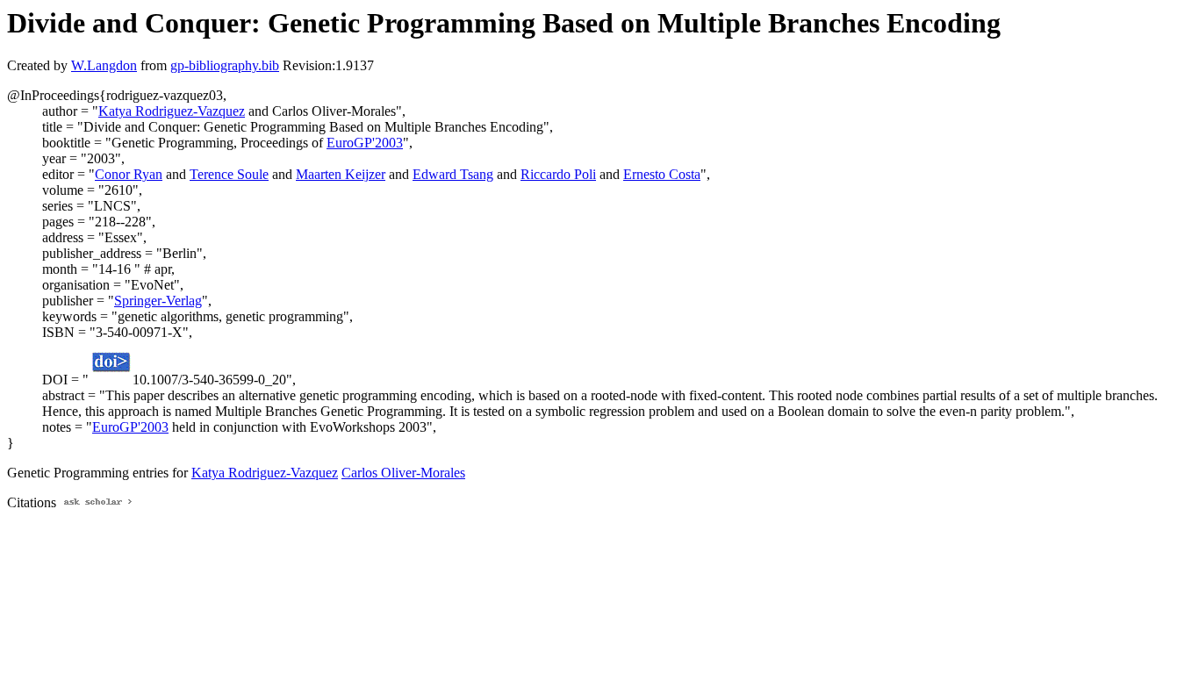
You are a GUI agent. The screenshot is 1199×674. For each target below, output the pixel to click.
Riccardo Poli (558, 174)
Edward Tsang (453, 174)
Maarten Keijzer (340, 174)
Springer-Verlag (158, 300)
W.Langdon (104, 65)
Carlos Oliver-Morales (403, 472)
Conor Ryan (128, 174)
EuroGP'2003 (365, 142)
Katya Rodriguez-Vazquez (171, 111)
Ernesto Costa (661, 174)
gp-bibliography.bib (224, 65)
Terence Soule (229, 174)
